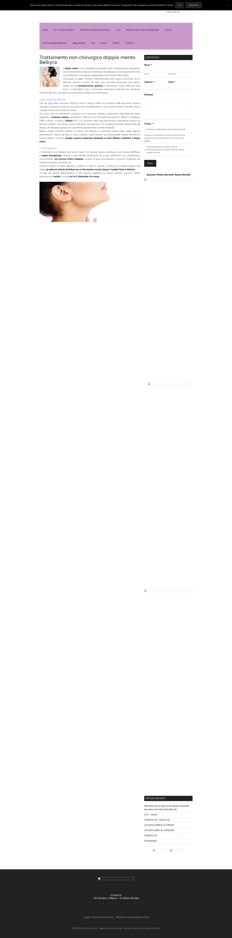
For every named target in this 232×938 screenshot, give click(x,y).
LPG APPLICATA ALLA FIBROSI (159, 825)
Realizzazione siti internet (111, 928)
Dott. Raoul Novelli (64, 30)
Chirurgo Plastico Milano (64, 11)
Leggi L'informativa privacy (98, 917)
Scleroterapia (150, 841)
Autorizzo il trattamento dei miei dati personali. (166, 129)
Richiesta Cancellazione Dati (132, 917)
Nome (148, 65)
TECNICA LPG (150, 835)
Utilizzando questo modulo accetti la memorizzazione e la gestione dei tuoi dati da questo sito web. (165, 149)
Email (171, 82)
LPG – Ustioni (150, 814)
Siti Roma (157, 928)
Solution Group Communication (137, 928)
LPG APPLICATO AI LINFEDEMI (159, 830)
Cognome (172, 74)
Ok (179, 5)
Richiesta (148, 94)
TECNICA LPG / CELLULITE (157, 820)
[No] (228, 5)
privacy (147, 141)
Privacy (148, 123)
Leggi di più (194, 5)
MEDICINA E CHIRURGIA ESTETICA (95, 30)
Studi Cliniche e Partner (54, 43)
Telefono (149, 82)
